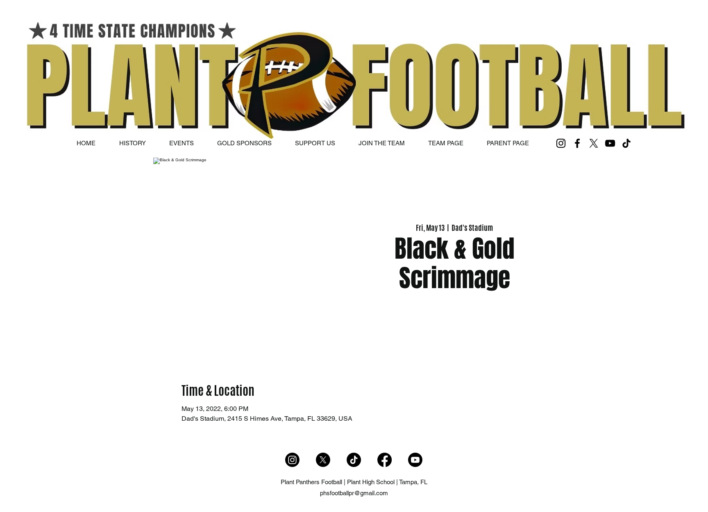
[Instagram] (561, 143)
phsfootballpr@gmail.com (354, 492)
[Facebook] (577, 143)
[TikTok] (626, 143)
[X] (594, 143)
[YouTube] (610, 143)
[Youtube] (415, 460)
